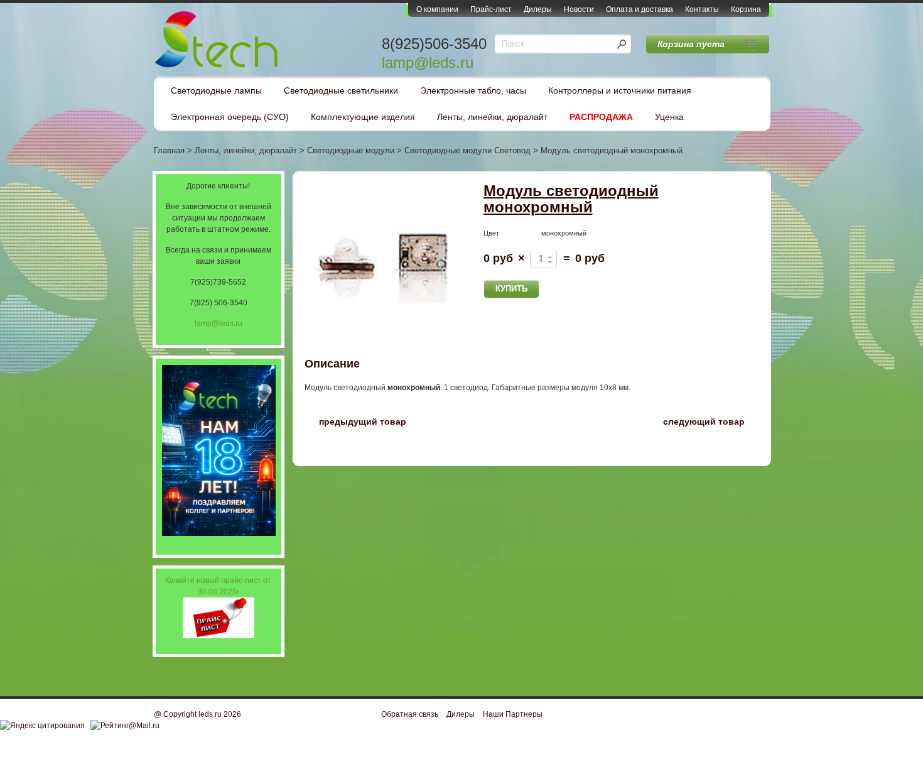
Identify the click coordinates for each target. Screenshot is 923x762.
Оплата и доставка (639, 9)
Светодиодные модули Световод (467, 150)
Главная (169, 150)
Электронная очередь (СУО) (230, 117)
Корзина (746, 9)
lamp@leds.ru (427, 62)
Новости (579, 9)
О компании (437, 9)
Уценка (669, 117)
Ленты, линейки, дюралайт (492, 117)
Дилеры (538, 9)
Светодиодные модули (350, 150)
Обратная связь (409, 714)
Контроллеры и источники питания (619, 90)
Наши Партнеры (512, 714)
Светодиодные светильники (341, 90)
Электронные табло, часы (473, 90)
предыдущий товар (355, 420)
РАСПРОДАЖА (601, 117)
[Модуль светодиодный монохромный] (383, 261)
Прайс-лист (491, 9)
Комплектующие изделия (363, 117)
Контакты (702, 9)
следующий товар (711, 420)
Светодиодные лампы (216, 90)
